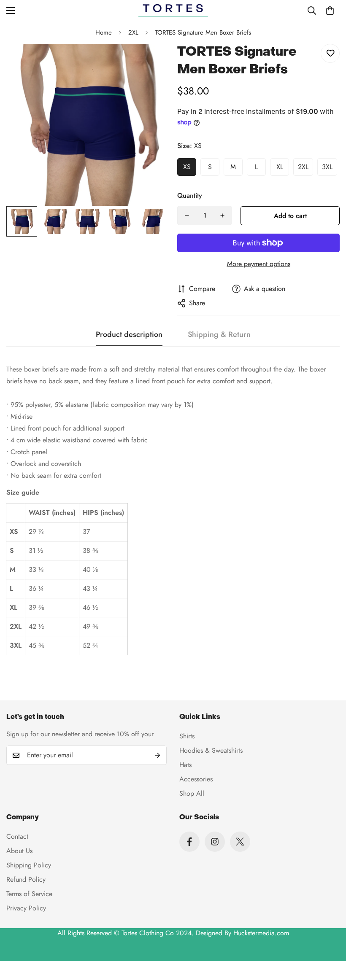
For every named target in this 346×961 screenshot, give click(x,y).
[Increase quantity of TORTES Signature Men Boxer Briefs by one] (222, 215)
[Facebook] (189, 842)
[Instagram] (215, 842)
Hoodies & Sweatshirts (211, 750)
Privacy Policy (26, 908)
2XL (133, 32)
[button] (330, 10)
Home (103, 32)
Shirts (187, 736)
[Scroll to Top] (329, 915)
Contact (17, 836)
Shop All (191, 793)
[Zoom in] (150, 61)
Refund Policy (26, 879)
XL (279, 167)
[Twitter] (240, 842)
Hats (185, 765)
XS (187, 167)
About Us (19, 851)
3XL (327, 167)
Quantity (189, 195)
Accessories (196, 779)
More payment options (258, 264)
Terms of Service (29, 894)
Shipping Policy (28, 865)
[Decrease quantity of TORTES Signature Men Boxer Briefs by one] (187, 215)
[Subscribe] (157, 755)
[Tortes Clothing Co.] (173, 11)
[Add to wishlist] (330, 53)
